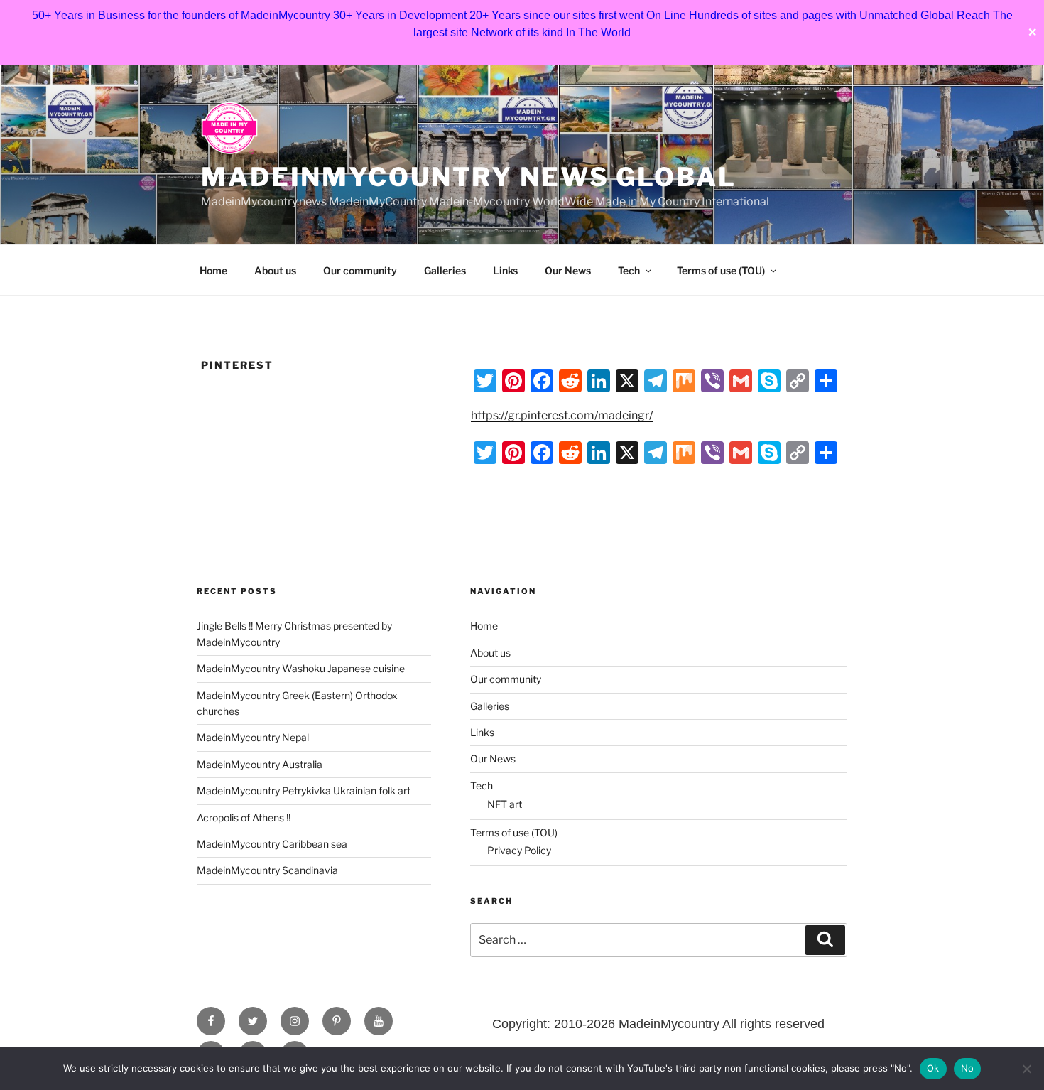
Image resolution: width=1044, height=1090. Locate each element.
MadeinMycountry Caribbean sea (272, 844)
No (967, 1068)
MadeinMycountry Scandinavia (267, 870)
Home (213, 270)
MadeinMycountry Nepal (253, 737)
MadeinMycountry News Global (468, 177)
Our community (360, 270)
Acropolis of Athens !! (243, 817)
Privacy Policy (519, 850)
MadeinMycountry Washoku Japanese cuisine (301, 668)
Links (505, 270)
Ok (933, 1068)
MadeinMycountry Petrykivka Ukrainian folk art (303, 790)
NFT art (504, 804)
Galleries (445, 270)
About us (275, 270)
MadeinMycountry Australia (259, 764)
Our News (568, 270)
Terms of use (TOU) (721, 270)
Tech (629, 270)
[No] (1026, 1069)
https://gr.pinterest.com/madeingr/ (562, 415)
